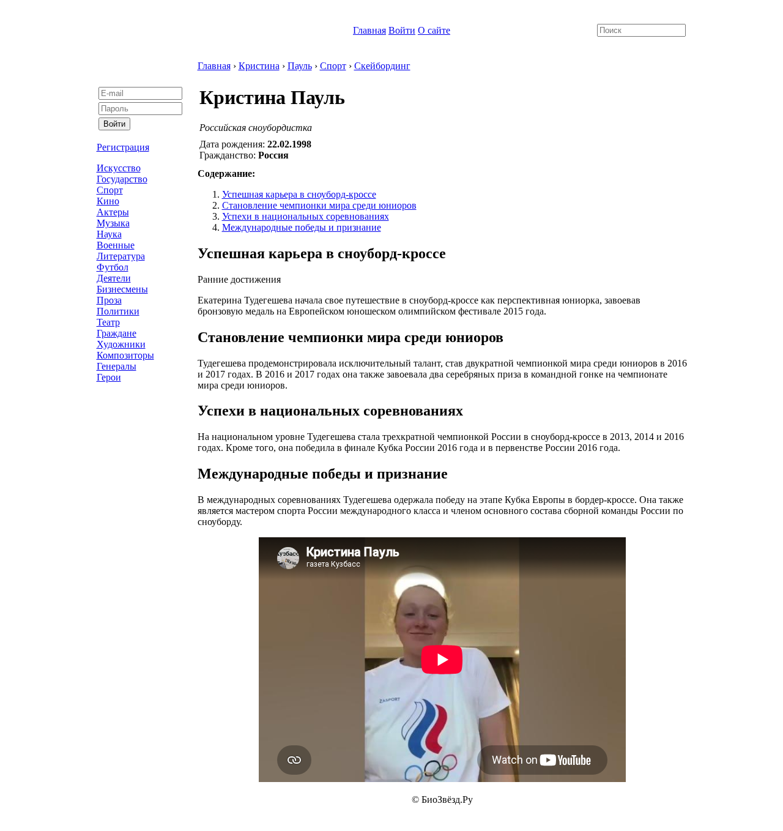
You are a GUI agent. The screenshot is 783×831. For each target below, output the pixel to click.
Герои (109, 377)
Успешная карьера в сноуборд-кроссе (299, 194)
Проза (109, 300)
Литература (121, 256)
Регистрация (123, 147)
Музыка (113, 223)
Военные (116, 245)
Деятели (114, 278)
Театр (108, 322)
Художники (121, 344)
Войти (401, 30)
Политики (118, 311)
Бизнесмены (122, 289)
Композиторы (125, 355)
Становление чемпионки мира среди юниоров (319, 205)
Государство (122, 179)
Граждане (116, 333)
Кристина (259, 66)
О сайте (434, 30)
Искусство (119, 168)
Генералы (116, 366)
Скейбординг (382, 66)
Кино (108, 201)
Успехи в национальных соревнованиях (305, 216)
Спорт (110, 190)
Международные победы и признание (301, 227)
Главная (369, 30)
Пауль (300, 66)
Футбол (112, 267)
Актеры (113, 212)
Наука (109, 234)
